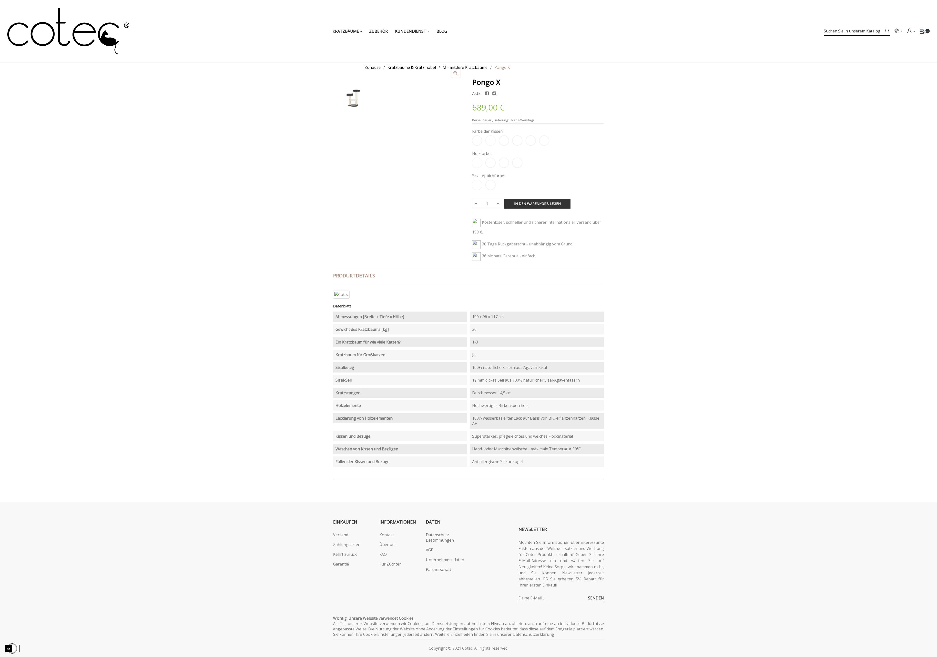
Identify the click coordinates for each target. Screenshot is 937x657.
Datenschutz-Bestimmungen (440, 537)
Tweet (494, 93)
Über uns (388, 544)
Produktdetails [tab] (354, 275)
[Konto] (911, 31)
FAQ (383, 554)
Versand (340, 534)
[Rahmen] (898, 31)
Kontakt (386, 534)
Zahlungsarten (346, 544)
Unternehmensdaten (445, 559)
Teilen (487, 93)
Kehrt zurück (345, 554)
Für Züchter (390, 564)
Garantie (341, 564)
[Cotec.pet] (68, 31)
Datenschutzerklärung (533, 634)
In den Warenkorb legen (537, 203)
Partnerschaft (438, 569)
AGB (430, 550)
